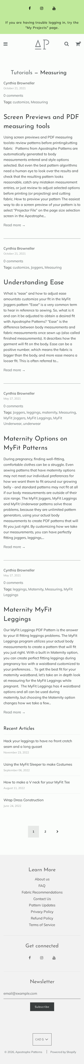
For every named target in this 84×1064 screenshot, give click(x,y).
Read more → (14, 225)
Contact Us (42, 899)
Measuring (39, 102)
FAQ (42, 885)
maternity (49, 412)
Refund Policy (42, 918)
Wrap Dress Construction (24, 800)
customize (21, 102)
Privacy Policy (42, 911)
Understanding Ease (34, 282)
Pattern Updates (42, 905)
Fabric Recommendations (42, 892)
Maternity (35, 589)
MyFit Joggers (14, 418)
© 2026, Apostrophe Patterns (23, 1052)
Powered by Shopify (63, 1052)
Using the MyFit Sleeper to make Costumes (38, 764)
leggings (33, 412)
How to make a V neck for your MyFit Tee (37, 782)
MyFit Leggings (39, 418)
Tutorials (21, 73)
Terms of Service (42, 925)
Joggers (37, 267)
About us (42, 879)
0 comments (13, 95)
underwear (32, 423)
